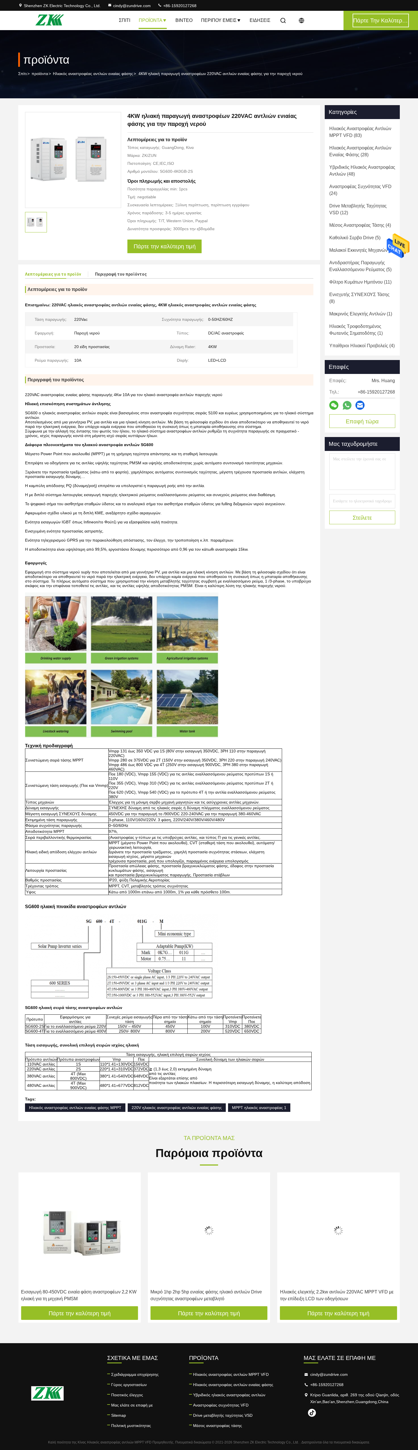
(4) (360, 225)
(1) (360, 313)
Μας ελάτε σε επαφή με (132, 1405)
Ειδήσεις (260, 20)
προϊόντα (40, 73)
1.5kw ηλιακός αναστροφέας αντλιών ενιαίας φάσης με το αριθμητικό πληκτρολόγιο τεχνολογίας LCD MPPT (337, 1295)
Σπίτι (124, 20)
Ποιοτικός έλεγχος (127, 1395)
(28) (360, 151)
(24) (360, 190)
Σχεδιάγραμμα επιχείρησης (135, 1374)
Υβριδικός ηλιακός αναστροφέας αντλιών (229, 1395)
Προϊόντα (150, 20)
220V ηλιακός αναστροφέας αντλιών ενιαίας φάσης (177, 1107)
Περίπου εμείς (219, 20)
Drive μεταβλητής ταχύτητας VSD (223, 1415)
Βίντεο (184, 20)
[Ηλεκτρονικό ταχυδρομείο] (360, 405)
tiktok (312, 1413)
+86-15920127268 (179, 5)
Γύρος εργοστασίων (129, 1384)
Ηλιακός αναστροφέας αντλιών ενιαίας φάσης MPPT (75, 1107)
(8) (359, 298)
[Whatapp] (347, 405)
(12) (358, 209)
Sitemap (118, 1415)
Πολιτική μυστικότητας (131, 1425)
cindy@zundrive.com (132, 5)
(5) (354, 237)
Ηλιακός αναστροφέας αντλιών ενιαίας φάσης (93, 73)
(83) (360, 132)
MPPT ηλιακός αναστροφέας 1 (259, 1107)
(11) (360, 282)
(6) (361, 250)
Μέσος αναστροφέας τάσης (217, 1425)
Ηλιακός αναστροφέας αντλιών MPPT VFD (231, 1374)
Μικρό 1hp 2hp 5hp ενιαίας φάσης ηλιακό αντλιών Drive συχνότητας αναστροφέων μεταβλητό (77, 1295)
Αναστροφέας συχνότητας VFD (221, 1405)
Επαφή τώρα (362, 421)
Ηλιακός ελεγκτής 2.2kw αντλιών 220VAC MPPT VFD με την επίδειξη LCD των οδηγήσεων (207, 1295)
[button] (28, 1241)
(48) (362, 170)
